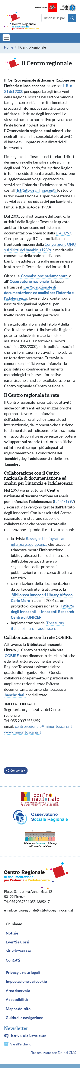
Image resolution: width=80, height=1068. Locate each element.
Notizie (12, 933)
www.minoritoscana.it (22, 732)
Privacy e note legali (23, 972)
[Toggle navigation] (6, 37)
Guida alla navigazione (24, 1018)
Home (8, 47)
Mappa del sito (18, 1009)
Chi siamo (14, 924)
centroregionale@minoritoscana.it (43, 726)
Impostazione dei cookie (26, 981)
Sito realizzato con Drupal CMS (53, 1053)
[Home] (21, 21)
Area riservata (18, 991)
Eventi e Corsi (17, 942)
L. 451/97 (63, 233)
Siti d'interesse (18, 951)
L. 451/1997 (64, 502)
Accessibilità (17, 1000)
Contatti (13, 960)
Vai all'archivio (20, 1044)
